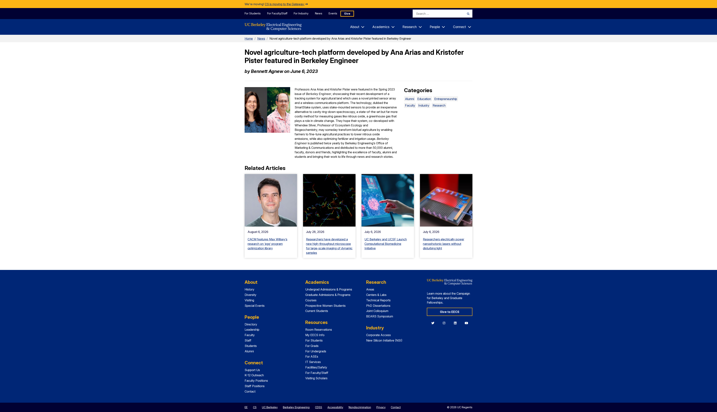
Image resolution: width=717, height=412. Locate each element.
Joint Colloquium (377, 311)
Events (333, 13)
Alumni (409, 99)
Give (347, 13)
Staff (248, 340)
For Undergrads (315, 351)
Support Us (252, 370)
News (318, 13)
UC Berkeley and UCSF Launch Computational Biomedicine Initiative (385, 243)
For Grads (312, 346)
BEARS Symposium (379, 316)
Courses (310, 300)
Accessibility (335, 407)
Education (424, 99)
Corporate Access (378, 335)
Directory (251, 324)
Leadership (252, 329)
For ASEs (311, 356)
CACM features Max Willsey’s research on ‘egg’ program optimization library (267, 243)
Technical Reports (378, 300)
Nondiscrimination (360, 407)
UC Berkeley (270, 407)
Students (251, 346)
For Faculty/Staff (277, 13)
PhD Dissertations (378, 306)
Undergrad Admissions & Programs (328, 289)
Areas (370, 289)
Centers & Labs (376, 295)
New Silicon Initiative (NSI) (384, 340)
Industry (423, 105)
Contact (250, 391)
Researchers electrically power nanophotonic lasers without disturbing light (443, 243)
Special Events (255, 306)
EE (246, 407)
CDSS (318, 407)
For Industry (301, 13)
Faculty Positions (256, 380)
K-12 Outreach (254, 375)
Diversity (250, 295)
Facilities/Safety (316, 367)
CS (255, 407)
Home (249, 38)
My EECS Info (315, 335)
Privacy (381, 407)
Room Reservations (318, 329)
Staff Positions (255, 386)
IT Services (313, 362)
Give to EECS (449, 312)
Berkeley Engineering (296, 407)
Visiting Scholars (316, 378)
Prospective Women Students (325, 306)
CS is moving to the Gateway (285, 4)
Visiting (249, 300)
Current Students (316, 311)
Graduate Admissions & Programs (327, 295)
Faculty (410, 105)
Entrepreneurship (445, 99)
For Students (253, 13)
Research (439, 105)
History (249, 289)
